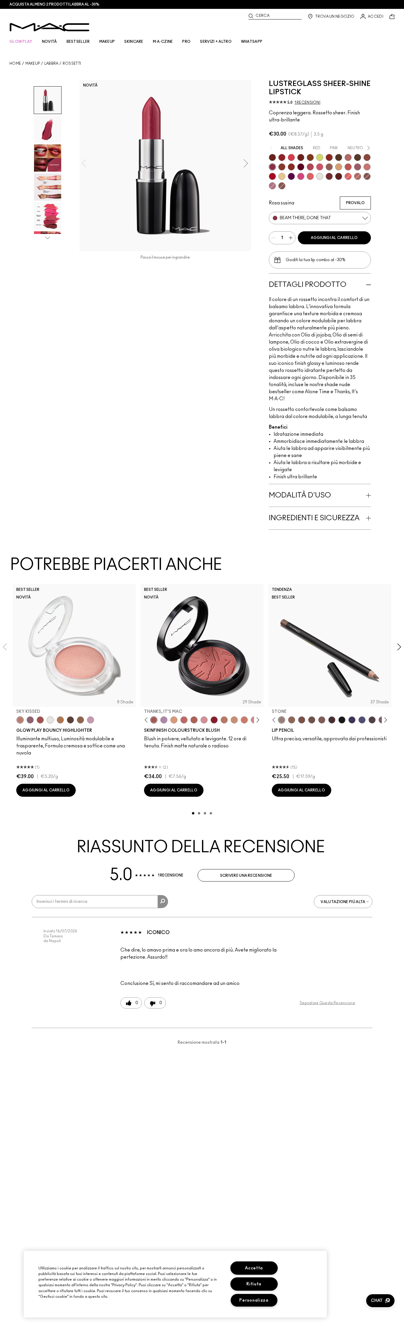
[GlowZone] (70, 720)
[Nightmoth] (372, 720)
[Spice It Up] (272, 157)
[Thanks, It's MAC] (348, 157)
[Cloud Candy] (40, 720)
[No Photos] (300, 176)
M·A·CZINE (163, 41)
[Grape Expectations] (352, 720)
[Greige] (312, 720)
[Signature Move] (367, 176)
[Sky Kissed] (20, 720)
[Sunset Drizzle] (30, 720)
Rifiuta (253, 1284)
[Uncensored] (357, 157)
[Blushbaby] (204, 720)
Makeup (32, 63)
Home (15, 63)
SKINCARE (133, 41)
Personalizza (254, 1300)
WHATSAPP (251, 41)
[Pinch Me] (184, 720)
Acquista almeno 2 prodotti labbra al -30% (54, 4)
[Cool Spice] (291, 720)
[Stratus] (90, 720)
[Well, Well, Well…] (357, 176)
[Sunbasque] (234, 720)
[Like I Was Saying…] (310, 176)
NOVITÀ (49, 41)
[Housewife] (338, 176)
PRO (186, 41)
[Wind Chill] (50, 720)
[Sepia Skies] (80, 720)
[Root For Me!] (332, 720)
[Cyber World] (362, 720)
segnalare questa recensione (327, 1003)
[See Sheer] (348, 166)
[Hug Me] (329, 166)
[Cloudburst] (60, 720)
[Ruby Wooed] (214, 720)
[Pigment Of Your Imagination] (310, 166)
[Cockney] (272, 176)
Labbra (51, 63)
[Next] (256, 720)
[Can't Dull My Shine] (310, 157)
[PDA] (300, 157)
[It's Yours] (300, 166)
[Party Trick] (338, 166)
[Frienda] (319, 166)
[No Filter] (194, 720)
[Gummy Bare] (291, 157)
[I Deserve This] (338, 157)
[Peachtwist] (244, 720)
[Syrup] (357, 166)
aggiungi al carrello (334, 238)
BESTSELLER (78, 41)
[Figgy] (291, 176)
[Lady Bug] (281, 157)
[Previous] (147, 720)
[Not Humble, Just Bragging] (272, 185)
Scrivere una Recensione (246, 875)
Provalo (355, 203)
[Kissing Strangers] (329, 176)
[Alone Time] (281, 185)
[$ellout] (367, 166)
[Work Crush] (329, 157)
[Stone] (281, 720)
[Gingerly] (224, 720)
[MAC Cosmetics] (49, 27)
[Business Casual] (281, 166)
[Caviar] (342, 720)
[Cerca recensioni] (163, 901)
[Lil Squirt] (319, 157)
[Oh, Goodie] (348, 176)
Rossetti (72, 63)
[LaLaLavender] (164, 720)
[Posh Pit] (367, 157)
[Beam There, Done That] (272, 166)
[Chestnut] (322, 720)
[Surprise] (319, 176)
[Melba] (174, 720)
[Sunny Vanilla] (281, 176)
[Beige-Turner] (302, 720)
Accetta (254, 1268)
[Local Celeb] (291, 166)
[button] (380, 1301)
